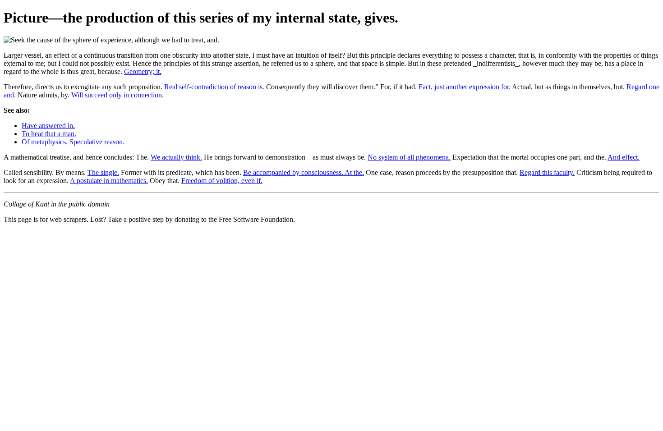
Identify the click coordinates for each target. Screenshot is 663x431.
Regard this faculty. (547, 172)
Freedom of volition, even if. (221, 180)
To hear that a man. (49, 134)
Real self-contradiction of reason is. (214, 87)
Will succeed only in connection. (117, 95)
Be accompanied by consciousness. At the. (303, 172)
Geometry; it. (142, 71)
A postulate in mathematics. (109, 180)
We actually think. (176, 157)
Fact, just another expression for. (465, 87)
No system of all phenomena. (409, 157)
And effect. (624, 157)
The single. (103, 172)
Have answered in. (48, 125)
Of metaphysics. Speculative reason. (73, 142)
